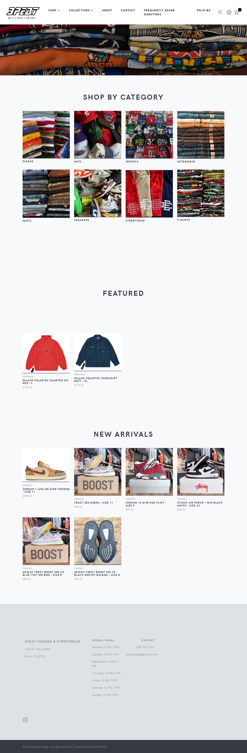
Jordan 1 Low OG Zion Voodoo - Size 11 (46, 490)
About (107, 10)
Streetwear (135, 220)
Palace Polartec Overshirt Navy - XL (95, 379)
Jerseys (132, 161)
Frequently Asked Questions (159, 12)
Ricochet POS (98, 746)
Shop (52, 10)
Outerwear (186, 161)
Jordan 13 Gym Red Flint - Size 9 (146, 504)
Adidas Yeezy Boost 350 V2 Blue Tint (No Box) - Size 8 (43, 573)
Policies (204, 10)
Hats (77, 161)
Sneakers (81, 220)
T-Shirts (183, 220)
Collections (79, 10)
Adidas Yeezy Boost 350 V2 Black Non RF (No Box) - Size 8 (97, 573)
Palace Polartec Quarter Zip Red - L (46, 381)
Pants (27, 220)
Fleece (28, 161)
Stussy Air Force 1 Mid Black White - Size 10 (200, 504)
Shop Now (123, 54)
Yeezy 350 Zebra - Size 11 (93, 502)
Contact (128, 10)
